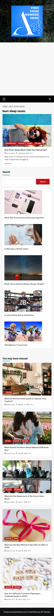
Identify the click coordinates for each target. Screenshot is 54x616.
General (21, 143)
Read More (8, 163)
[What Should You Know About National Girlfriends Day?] (27, 428)
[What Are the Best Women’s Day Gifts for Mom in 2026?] (27, 525)
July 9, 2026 (22, 599)
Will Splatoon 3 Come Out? (15, 345)
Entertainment (11, 143)
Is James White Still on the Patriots (19, 315)
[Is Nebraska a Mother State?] (23, 235)
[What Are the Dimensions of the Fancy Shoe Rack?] (27, 476)
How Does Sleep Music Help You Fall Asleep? (25, 150)
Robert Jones (10, 405)
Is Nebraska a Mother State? (16, 249)
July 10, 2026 (22, 551)
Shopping (17, 490)
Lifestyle (38, 143)
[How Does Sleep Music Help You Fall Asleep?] (27, 130)
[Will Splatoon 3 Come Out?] (23, 332)
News (16, 538)
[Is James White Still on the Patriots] (23, 301)
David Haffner (10, 153)
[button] (5, 99)
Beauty (8, 441)
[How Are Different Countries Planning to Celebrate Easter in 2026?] (27, 574)
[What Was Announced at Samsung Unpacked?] (23, 203)
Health (29, 143)
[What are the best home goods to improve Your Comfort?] (27, 379)
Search (6, 172)
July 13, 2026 (22, 502)
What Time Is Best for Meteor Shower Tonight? (24, 284)
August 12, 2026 (23, 404)
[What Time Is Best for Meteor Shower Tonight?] (23, 268)
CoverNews (33, 612)
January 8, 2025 (23, 153)
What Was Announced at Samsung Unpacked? (24, 217)
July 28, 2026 (22, 453)
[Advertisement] (27, 69)
